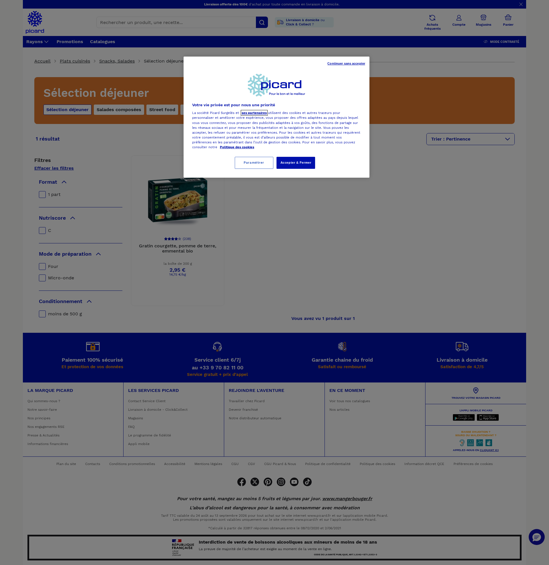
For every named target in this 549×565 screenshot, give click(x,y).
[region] (276, 117)
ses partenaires (254, 113)
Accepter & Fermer (296, 162)
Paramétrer (254, 163)
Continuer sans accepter (346, 63)
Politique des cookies (237, 147)
